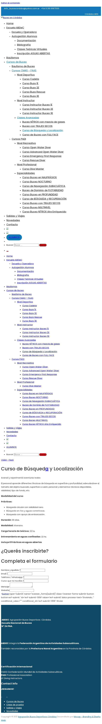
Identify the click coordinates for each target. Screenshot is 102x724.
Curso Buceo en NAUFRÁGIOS (39, 177)
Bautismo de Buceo (23, 66)
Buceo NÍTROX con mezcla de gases (43, 121)
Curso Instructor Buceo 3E (37, 113)
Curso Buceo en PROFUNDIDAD (40, 194)
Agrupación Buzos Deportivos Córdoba (37, 716)
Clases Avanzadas (28, 117)
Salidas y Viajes (15, 216)
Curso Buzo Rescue (33, 92)
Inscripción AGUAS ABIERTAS (33, 53)
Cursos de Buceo (16, 62)
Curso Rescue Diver (33, 160)
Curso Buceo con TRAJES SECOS (41, 203)
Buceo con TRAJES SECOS (37, 126)
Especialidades (26, 173)
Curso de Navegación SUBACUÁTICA (43, 186)
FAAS (11, 460)
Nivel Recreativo (26, 143)
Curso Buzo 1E (30, 83)
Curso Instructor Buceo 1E (37, 104)
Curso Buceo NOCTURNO (36, 181)
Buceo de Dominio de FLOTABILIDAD (42, 190)
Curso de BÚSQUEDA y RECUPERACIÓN (44, 198)
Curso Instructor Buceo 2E (37, 109)
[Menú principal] (7, 251)
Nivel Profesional (26, 164)
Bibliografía (24, 44)
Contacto (12, 224)
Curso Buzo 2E (30, 87)
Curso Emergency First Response (41, 156)
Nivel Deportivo (26, 74)
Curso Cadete (30, 79)
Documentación (26, 40)
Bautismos (12, 57)
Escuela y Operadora (24, 32)
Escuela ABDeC (15, 27)
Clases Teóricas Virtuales (32, 49)
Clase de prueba (15, 704)
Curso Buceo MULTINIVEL (36, 207)
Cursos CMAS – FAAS (24, 70)
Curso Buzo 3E (30, 96)
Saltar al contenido (10, 2)
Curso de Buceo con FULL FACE (40, 134)
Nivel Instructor (26, 100)
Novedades (13, 220)
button (5, 593)
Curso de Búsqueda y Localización (42, 130)
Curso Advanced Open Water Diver (43, 151)
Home (9, 23)
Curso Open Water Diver (36, 147)
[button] (5, 460)
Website (5, 590)
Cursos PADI (19, 139)
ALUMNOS (14, 237)
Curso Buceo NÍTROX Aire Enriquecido (44, 211)
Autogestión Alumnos (24, 36)
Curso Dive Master (33, 169)
